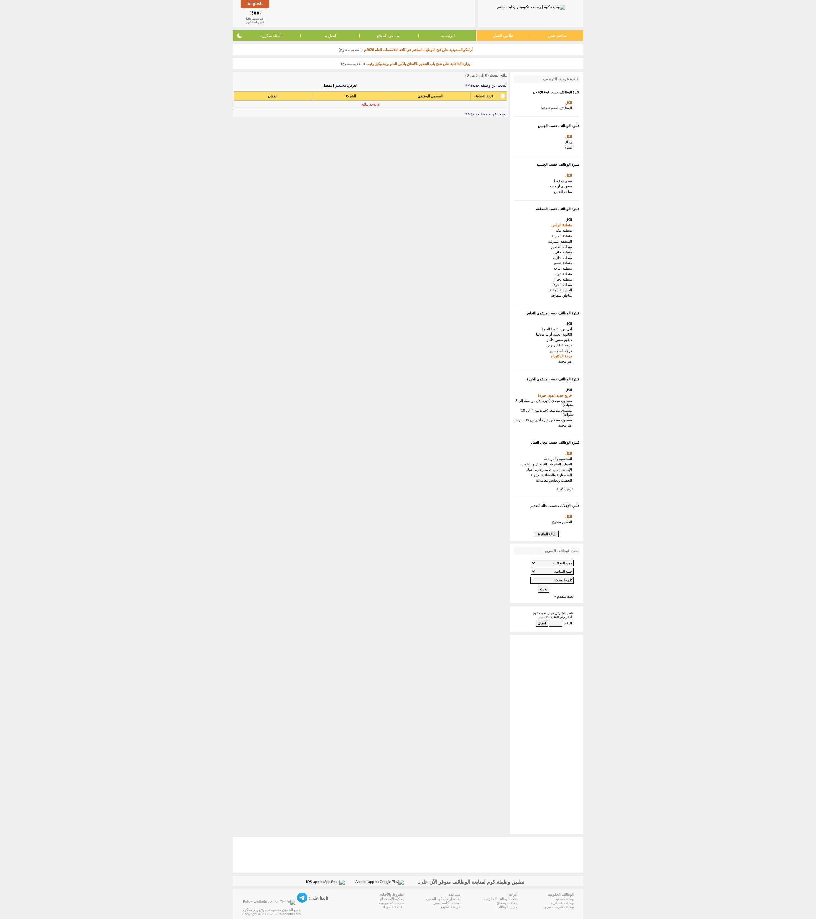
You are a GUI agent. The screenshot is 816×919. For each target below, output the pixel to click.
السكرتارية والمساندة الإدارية (552, 475)
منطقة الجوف (563, 285)
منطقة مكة (565, 230)
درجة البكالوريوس (560, 345)
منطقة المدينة (563, 236)
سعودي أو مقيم (562, 186)
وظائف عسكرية (562, 903)
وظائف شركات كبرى (559, 907)
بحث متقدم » (564, 596)
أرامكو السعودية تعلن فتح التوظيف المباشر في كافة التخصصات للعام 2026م (418, 50)
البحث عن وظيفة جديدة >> (486, 85)
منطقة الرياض (562, 225)
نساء (569, 147)
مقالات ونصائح (507, 903)
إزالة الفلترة (546, 534)
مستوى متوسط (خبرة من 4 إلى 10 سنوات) (547, 412)
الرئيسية (448, 35)
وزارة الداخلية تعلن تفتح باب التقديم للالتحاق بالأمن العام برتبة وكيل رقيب (418, 64)
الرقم (568, 623)
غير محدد (566, 361)
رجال (569, 142)
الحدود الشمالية (562, 290)
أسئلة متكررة (270, 35)
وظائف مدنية (564, 899)
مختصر (340, 85)
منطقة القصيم (562, 247)
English (255, 3)
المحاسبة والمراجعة (559, 459)
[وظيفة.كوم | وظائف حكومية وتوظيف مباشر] (531, 6)
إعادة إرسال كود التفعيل (443, 899)
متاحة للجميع (564, 191)
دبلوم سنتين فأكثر (560, 340)
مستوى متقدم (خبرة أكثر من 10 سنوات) (543, 420)
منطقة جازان (563, 257)
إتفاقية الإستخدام (392, 899)
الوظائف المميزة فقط (557, 108)
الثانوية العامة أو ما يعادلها (555, 334)
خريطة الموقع (451, 907)
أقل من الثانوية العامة (558, 329)
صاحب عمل (557, 35)
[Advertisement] (371, 13)
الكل (569, 103)
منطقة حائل (564, 252)
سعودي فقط (563, 181)
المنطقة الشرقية (561, 241)
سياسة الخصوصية (391, 903)
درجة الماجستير (562, 351)
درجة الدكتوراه (562, 356)
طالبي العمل (503, 35)
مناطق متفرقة (562, 295)
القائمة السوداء (393, 907)
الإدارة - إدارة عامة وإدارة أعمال (550, 469)
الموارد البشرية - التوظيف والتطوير (548, 464)
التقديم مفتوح (563, 522)
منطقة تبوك (564, 274)
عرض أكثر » (565, 489)
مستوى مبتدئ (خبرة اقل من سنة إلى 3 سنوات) (544, 403)
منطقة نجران (563, 279)
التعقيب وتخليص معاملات (555, 480)
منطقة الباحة (563, 268)
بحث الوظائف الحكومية (500, 899)
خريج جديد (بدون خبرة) (556, 395)
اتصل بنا (330, 35)
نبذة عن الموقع (388, 35)
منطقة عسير (563, 263)
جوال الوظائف (507, 907)
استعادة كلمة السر (447, 903)
